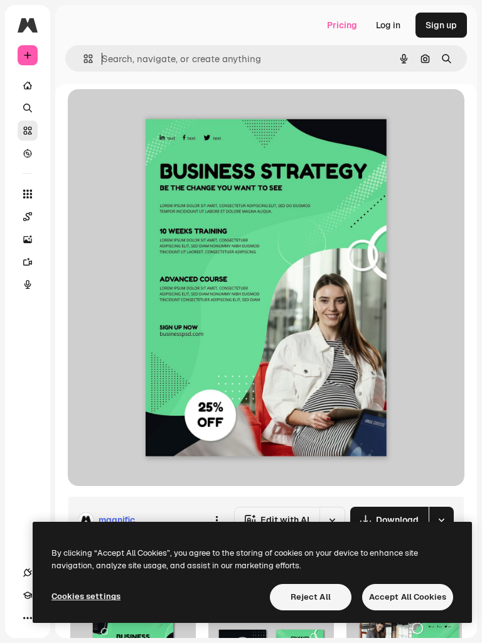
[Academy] (28, 595)
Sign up (441, 25)
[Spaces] (28, 217)
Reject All (311, 597)
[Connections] (28, 573)
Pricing (342, 25)
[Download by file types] (441, 520)
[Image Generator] (28, 239)
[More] (28, 618)
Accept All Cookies (407, 597)
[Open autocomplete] (83, 58)
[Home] (28, 85)
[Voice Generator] (28, 284)
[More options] (216, 519)
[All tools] (28, 194)
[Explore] (28, 153)
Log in (388, 25)
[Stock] (28, 131)
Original (148, 113)
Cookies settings (85, 596)
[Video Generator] (28, 262)
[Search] (28, 108)
